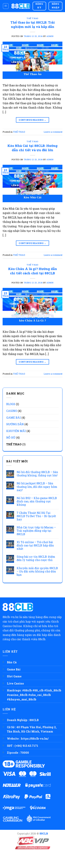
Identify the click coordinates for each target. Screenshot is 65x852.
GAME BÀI (13, 417)
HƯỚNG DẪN (15, 424)
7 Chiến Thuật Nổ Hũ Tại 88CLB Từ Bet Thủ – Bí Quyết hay (36, 516)
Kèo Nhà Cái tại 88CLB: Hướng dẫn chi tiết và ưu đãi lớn (32, 147)
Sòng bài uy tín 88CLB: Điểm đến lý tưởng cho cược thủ (36, 558)
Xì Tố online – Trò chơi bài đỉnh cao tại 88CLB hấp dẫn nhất (35, 545)
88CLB (44, 833)
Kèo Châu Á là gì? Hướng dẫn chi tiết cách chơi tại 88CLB (32, 271)
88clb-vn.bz (11, 617)
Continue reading (32, 119)
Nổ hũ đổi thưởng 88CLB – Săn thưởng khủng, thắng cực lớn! (37, 473)
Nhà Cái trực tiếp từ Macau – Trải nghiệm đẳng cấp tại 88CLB (36, 531)
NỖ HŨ (10, 437)
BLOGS (10, 404)
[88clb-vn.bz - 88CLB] (20, 6)
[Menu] (6, 6)
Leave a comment (53, 131)
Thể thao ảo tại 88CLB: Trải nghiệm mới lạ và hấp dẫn (32, 24)
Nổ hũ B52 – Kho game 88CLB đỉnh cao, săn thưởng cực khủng (37, 501)
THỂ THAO (32, 18)
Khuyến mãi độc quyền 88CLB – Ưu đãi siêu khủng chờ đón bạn (37, 571)
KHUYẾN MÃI (16, 431)
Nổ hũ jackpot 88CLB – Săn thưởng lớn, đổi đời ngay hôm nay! (37, 487)
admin (49, 36)
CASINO (11, 411)
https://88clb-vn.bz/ (35, 738)
